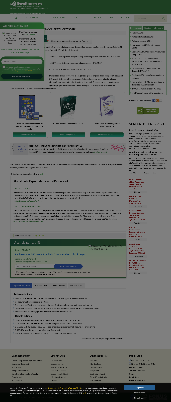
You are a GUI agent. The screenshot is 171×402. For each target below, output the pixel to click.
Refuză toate (139, 398)
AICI (84, 393)
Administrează (139, 393)
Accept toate (139, 388)
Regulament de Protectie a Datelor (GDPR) (64, 388)
